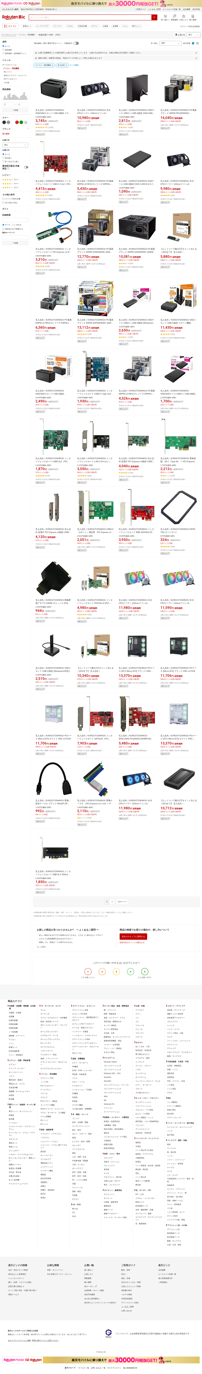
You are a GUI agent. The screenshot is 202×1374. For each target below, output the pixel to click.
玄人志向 (5, 134)
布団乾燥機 (13, 1028)
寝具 (169, 1144)
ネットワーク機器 (48, 1105)
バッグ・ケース (173, 1029)
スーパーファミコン (112, 1112)
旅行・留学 (76, 1130)
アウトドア (171, 1048)
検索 (16, 110)
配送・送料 (125, 1270)
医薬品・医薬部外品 (112, 1121)
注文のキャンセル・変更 (131, 1282)
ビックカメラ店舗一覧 (172, 9)
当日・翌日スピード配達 (18, 1270)
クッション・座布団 (175, 1164)
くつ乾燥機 (13, 1032)
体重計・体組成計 (48, 1190)
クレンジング (109, 1166)
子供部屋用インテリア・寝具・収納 (180, 1180)
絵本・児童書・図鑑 (80, 1122)
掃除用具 (170, 1073)
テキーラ (139, 1037)
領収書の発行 (126, 1290)
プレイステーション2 (112, 1093)
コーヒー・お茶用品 (112, 1045)
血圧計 (43, 1194)
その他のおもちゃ (142, 1093)
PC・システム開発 (79, 1180)
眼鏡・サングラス (174, 1056)
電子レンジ (136, 26)
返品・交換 (125, 1278)
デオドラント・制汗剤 (113, 1177)
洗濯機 (115, 26)
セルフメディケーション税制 (19, 1340)
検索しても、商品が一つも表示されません (56, 942)
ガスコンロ (13, 1139)
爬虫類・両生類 (141, 1169)
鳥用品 (138, 1162)
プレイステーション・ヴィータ (116, 1085)
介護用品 (107, 1141)
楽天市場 (196, 9)
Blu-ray (75, 1209)
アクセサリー (77, 1086)
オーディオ (45, 1014)
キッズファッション (143, 1102)
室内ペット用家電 (142, 1181)
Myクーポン (89, 1286)
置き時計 (170, 1114)
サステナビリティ (114, 1368)
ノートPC (44, 1082)
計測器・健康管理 (111, 1202)
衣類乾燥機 (13, 1024)
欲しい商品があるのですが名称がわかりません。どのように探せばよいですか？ (71, 935)
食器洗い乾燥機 (15, 1168)
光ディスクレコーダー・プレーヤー (54, 1026)
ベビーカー (139, 1125)
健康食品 (107, 1206)
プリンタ (44, 1093)
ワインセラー (14, 1151)
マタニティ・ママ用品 (144, 1110)
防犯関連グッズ (173, 1233)
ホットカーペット (16, 1072)
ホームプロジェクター (49, 1032)
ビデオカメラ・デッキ (49, 1035)
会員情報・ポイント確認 (94, 1290)
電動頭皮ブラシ (47, 1163)
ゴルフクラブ (172, 1022)
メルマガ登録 (126, 1294)
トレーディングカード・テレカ (147, 1081)
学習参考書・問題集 (80, 1161)
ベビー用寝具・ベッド (144, 1118)
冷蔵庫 (105, 26)
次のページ (122, 902)
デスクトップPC (47, 1078)
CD (73, 1213)
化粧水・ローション (112, 1162)
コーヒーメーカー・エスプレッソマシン (22, 1127)
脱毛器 (43, 1152)
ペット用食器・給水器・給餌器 (147, 1166)
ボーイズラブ (77, 1168)
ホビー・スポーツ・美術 (82, 1134)
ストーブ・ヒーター (17, 1068)
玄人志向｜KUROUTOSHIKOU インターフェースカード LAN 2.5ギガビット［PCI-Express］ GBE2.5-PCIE (95, 461)
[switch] (26, 167)
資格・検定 (76, 1191)
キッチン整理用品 (111, 1029)
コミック (75, 1118)
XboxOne (107, 1077)
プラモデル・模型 (142, 1058)
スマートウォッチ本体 (81, 1039)
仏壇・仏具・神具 (174, 1245)
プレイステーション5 (112, 1066)
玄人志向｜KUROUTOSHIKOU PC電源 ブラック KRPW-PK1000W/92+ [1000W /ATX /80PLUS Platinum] (178, 113)
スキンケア (108, 1158)
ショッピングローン (16, 1278)
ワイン (138, 1014)
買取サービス (13, 1294)
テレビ (125, 26)
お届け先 (5, 140)
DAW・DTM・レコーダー (82, 1070)
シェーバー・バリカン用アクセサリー (54, 1146)
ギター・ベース (78, 1082)
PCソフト (44, 1124)
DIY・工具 (139, 1194)
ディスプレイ (46, 1090)
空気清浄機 (82, 26)
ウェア (169, 1037)
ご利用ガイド (140, 9)
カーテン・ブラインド (176, 1189)
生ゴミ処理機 (14, 1180)
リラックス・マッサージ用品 (115, 1217)
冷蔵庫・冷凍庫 (15, 1013)
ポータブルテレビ (48, 1047)
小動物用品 (139, 1158)
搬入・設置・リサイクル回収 (19, 1282)
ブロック (139, 1089)
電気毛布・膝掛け (16, 1080)
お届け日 (5, 150)
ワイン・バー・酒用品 (113, 1048)
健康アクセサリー (111, 1214)
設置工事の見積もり (16, 1286)
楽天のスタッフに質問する (133, 936)
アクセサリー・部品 (48, 1055)
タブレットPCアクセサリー (83, 1024)
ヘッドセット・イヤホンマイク (84, 1035)
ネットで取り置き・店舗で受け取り (22, 1290)
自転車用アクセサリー (176, 1018)
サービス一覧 (83, 1368)
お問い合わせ (126, 1311)
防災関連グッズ (141, 1206)
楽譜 (74, 1138)
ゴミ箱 (169, 1208)
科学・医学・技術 (79, 1176)
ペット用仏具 (140, 1177)
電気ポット (13, 1143)
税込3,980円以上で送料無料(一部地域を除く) (39, 9)
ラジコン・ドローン (143, 1066)
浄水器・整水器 (15, 1172)
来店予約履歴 (89, 1294)
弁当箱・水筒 (109, 1033)
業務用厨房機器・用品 (113, 1041)
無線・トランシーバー (49, 1058)
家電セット (27, 26)
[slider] (2, 100)
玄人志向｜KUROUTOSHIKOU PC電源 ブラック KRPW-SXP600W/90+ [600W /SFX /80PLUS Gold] (95, 323)
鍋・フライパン (110, 1010)
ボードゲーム (140, 1077)
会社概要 (186, 9)
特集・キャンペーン (55, 1270)
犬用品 (138, 1146)
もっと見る (41, 947)
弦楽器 (74, 1097)
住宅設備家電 (14, 1051)
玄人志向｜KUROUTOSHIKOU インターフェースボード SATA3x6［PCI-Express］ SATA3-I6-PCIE (95, 738)
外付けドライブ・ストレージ (52, 1109)
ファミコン (108, 1108)
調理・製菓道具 (110, 1014)
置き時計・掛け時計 (175, 1197)
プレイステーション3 (112, 1089)
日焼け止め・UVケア (112, 1181)
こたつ (11, 1076)
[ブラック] (4, 122)
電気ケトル (13, 1147)
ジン (137, 1018)
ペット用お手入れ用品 (144, 1150)
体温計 (43, 1198)
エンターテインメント (81, 1126)
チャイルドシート (142, 1129)
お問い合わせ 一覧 (98, 1368)
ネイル (106, 1173)
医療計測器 (108, 1144)
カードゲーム (140, 1073)
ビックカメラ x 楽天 (10, 9)
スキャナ (44, 1097)
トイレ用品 (171, 1089)
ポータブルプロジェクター (51, 1069)
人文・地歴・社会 (79, 1157)
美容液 (106, 1169)
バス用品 (170, 1085)
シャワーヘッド (47, 1167)
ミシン (11, 1043)
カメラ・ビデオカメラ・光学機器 (54, 1018)
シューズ (170, 1025)
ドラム (74, 1078)
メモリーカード (47, 1051)
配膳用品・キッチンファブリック (117, 1037)
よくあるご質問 (154, 9)
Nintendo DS (109, 1104)
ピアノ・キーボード (80, 1063)
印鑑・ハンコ (172, 1070)
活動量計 (44, 1182)
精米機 (11, 1119)
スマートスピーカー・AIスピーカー (54, 1063)
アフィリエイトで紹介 (130, 1303)
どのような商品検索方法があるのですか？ (56, 939)
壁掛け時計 (171, 1110)
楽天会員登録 (194, 26)
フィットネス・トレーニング (178, 1041)
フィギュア (139, 1062)
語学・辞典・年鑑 (79, 1172)
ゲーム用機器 (46, 1117)
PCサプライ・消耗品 (49, 1101)
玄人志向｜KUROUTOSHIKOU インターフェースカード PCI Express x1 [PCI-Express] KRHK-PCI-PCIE (53, 252)
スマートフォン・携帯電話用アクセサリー (85, 1018)
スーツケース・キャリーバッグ (179, 1127)
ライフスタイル (78, 1149)
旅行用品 (170, 1135)
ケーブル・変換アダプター (82, 1028)
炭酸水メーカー (15, 1165)
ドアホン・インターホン (145, 1198)
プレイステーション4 (112, 1070)
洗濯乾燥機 (13, 1020)
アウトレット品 (173, 1229)
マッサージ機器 (47, 1171)
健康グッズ (108, 1210)
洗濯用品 (170, 1077)
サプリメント (109, 1194)
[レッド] (17, 122)
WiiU (106, 1096)
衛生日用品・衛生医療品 (113, 1129)
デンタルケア (46, 1159)
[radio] (3, 46)
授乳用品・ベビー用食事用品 (147, 1121)
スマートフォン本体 (80, 1010)
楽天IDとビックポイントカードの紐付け (100, 1303)
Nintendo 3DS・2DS (112, 1073)
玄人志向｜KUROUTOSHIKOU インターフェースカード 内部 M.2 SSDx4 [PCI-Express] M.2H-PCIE (53, 874)
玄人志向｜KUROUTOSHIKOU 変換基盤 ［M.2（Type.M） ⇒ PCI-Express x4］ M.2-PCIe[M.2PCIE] (178, 461)
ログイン (183, 26)
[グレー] (8, 122)
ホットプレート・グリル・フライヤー (22, 1134)
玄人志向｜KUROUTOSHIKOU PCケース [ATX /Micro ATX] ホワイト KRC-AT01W (178, 738)
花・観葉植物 (140, 1224)
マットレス (171, 1148)
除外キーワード (8, 233)
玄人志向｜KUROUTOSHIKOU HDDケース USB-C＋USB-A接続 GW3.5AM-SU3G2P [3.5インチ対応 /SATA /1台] (136, 113)
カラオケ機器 (77, 1105)
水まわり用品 (109, 1052)
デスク (169, 1171)
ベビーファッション (143, 1106)
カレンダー (76, 1145)
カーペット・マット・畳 (177, 1193)
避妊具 (106, 1133)
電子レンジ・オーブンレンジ (20, 1111)
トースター (13, 1123)
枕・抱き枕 (171, 1152)
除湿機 (11, 1099)
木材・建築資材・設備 (144, 1210)
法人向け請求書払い (92, 1299)
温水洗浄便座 (46, 1178)
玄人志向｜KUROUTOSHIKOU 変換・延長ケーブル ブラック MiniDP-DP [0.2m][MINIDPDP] (53, 803)
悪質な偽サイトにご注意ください (45, 1340)
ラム (137, 1022)
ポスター (75, 1199)
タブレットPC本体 (79, 1014)
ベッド (169, 1156)
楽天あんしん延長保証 (17, 1274)
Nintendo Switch (110, 1062)
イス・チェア (172, 1175)
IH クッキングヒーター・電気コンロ (22, 1159)
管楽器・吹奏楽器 (79, 1074)
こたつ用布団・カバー (176, 1212)
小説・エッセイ (78, 1165)
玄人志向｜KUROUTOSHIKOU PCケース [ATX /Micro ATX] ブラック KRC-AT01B (137, 671)
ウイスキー (139, 1010)
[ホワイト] (12, 122)
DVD (74, 1216)
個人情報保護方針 (165, 1278)
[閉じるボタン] (197, 53)
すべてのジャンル (9, 35)
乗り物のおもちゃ (142, 1054)
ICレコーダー (46, 1043)
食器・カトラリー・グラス (114, 1018)
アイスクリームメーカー (18, 1184)
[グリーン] (21, 122)
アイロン (12, 1040)
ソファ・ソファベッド (176, 1160)
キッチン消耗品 (110, 1025)
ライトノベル (77, 1188)
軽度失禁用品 (109, 1148)
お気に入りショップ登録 (131, 1286)
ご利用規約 (162, 1282)
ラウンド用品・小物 (175, 1033)
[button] (3, 96)
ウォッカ (139, 1029)
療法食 (138, 1185)
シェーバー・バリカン (49, 1141)
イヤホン (69, 26)
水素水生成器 (14, 1176)
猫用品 (138, 1143)
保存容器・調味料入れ (113, 1022)
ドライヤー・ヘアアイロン (51, 1134)
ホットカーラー (47, 1155)
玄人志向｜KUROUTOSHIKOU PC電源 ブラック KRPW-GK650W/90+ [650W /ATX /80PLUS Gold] (95, 252)
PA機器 (75, 1067)
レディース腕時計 (174, 1106)
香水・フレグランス (112, 1185)
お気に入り (88, 1274)
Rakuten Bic (13, 17)
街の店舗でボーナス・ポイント (59, 1274)
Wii (105, 1100)
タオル (169, 1093)
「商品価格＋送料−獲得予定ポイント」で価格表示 (52, 43)
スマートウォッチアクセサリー (84, 1043)
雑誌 (74, 1153)
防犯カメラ (139, 1202)
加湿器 (11, 1095)
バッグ (169, 1131)
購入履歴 (87, 1282)
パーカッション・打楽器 (82, 1090)
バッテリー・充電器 (80, 1032)
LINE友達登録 (126, 1299)
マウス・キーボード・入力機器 (53, 1113)
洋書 (74, 1184)
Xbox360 (107, 1081)
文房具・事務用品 (174, 1066)
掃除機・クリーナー (17, 1036)
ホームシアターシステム (50, 1039)
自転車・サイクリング (176, 1010)
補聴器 (43, 1175)
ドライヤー (57, 26)
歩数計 (43, 1186)
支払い (124, 1274)
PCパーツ (44, 1120)
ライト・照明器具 (16, 1055)
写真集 (74, 1195)
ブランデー (139, 1033)
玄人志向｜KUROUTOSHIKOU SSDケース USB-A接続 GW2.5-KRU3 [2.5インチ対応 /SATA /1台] (137, 184)
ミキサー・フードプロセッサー (21, 1154)
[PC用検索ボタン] (154, 17)
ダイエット (108, 1198)
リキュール (139, 1025)
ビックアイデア (42, 26)
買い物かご (88, 1270)
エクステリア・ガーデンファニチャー (148, 1218)
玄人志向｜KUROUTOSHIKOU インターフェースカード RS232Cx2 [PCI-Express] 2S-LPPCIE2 (95, 603)
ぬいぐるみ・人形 (142, 1046)
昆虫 (137, 1173)
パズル (138, 1070)
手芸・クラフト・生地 (176, 1081)
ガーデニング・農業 (143, 1214)
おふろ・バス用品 (142, 1114)
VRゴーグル (77, 1053)
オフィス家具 (172, 1216)
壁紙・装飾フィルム (175, 1201)
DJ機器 (75, 1093)
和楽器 (74, 1101)
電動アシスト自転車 (175, 1014)
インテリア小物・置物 (176, 1220)
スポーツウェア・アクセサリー (179, 1052)
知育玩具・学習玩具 (143, 1050)
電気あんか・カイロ (17, 1084)
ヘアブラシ (45, 1138)
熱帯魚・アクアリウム (144, 1154)
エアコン (94, 26)
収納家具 (170, 1185)
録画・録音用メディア (49, 1022)
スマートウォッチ (174, 1118)
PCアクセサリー (47, 1086)
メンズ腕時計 (172, 1102)
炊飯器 (11, 1115)
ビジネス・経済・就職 (81, 1141)
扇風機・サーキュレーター (19, 1091)
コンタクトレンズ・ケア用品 (115, 1137)
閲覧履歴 (87, 1278)
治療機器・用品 (110, 1125)
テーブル (170, 1167)
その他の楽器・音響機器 (82, 1109)
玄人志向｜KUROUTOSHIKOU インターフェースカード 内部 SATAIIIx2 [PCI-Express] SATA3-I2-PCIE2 (137, 532)
